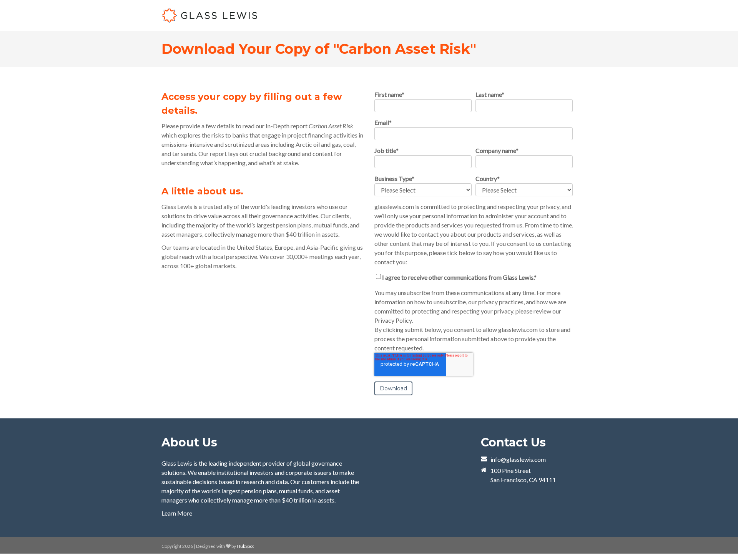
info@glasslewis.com (518, 459)
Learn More (176, 513)
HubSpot (245, 546)
